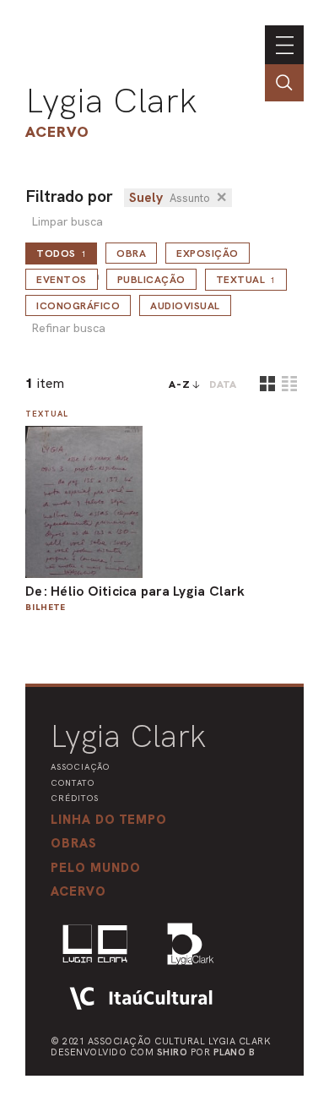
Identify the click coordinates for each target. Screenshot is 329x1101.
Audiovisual (185, 306)
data (223, 384)
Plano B (234, 1052)
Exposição (207, 253)
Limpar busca (67, 222)
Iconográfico (78, 306)
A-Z (180, 384)
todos (61, 253)
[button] (96, 867)
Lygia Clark (111, 101)
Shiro (172, 1052)
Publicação (151, 279)
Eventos (61, 279)
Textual (246, 279)
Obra (131, 253)
